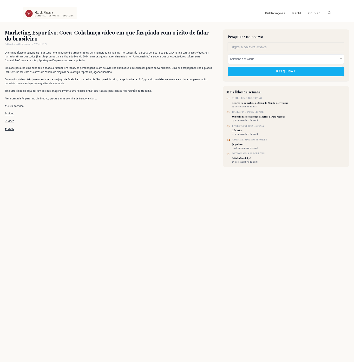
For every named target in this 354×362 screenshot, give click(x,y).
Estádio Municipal (248, 157)
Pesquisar (286, 71)
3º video (9, 128)
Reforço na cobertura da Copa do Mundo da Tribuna (260, 102)
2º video (9, 121)
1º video (9, 113)
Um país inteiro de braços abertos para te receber (258, 116)
